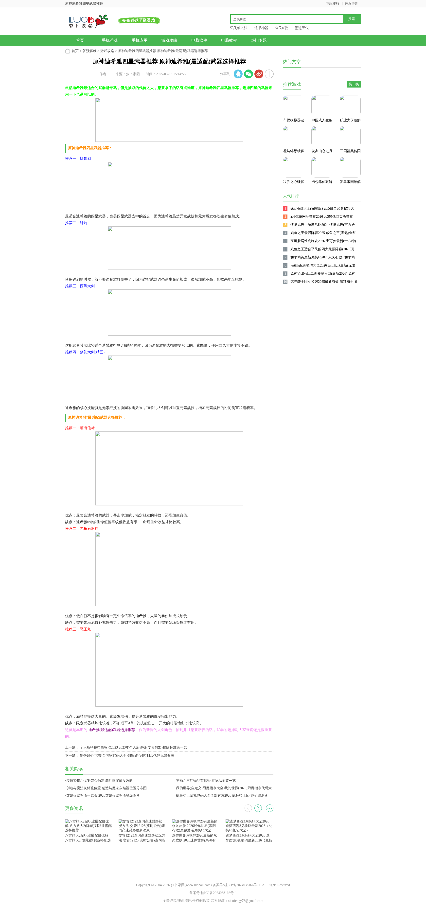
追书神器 (261, 28)
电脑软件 (199, 40)
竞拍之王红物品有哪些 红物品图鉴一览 (206, 781)
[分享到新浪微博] (258, 74)
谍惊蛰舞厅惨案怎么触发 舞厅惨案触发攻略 (99, 781)
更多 (269, 808)
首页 (80, 40)
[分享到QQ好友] (238, 74)
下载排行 (332, 3)
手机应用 (139, 40)
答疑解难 (89, 51)
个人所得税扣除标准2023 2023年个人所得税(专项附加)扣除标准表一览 (133, 747)
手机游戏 (110, 40)
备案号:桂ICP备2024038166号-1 (236, 885)
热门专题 (259, 40)
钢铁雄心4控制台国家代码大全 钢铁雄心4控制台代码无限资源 (127, 755)
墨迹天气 (302, 28)
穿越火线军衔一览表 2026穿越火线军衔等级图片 (103, 795)
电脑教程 (229, 40)
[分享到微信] (248, 74)
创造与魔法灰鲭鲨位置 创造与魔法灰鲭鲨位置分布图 (106, 788)
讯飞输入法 (239, 28)
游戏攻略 (169, 40)
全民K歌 (281, 28)
